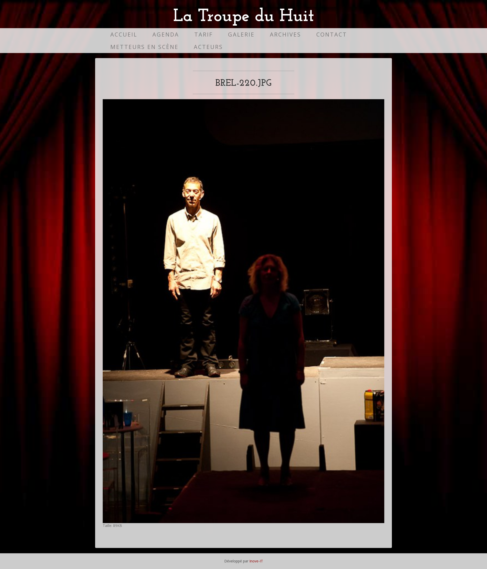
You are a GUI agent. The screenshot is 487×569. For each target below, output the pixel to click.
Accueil (123, 34)
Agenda (165, 34)
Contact (331, 34)
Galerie (241, 34)
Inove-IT (256, 561)
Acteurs (208, 46)
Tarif (203, 34)
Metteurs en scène (144, 46)
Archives (285, 34)
